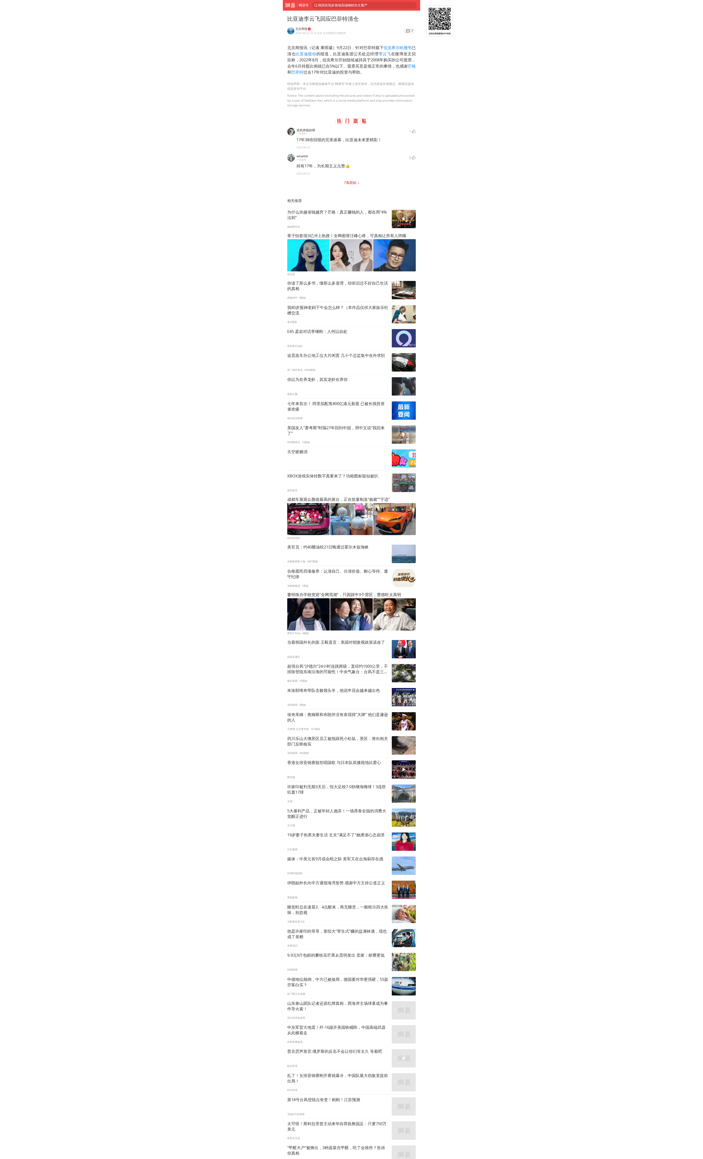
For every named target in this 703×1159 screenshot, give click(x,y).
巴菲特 (297, 72)
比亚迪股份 (305, 53)
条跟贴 (350, 182)
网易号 (304, 5)
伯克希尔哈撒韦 (398, 47)
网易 (290, 5)
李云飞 (385, 53)
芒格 (412, 66)
